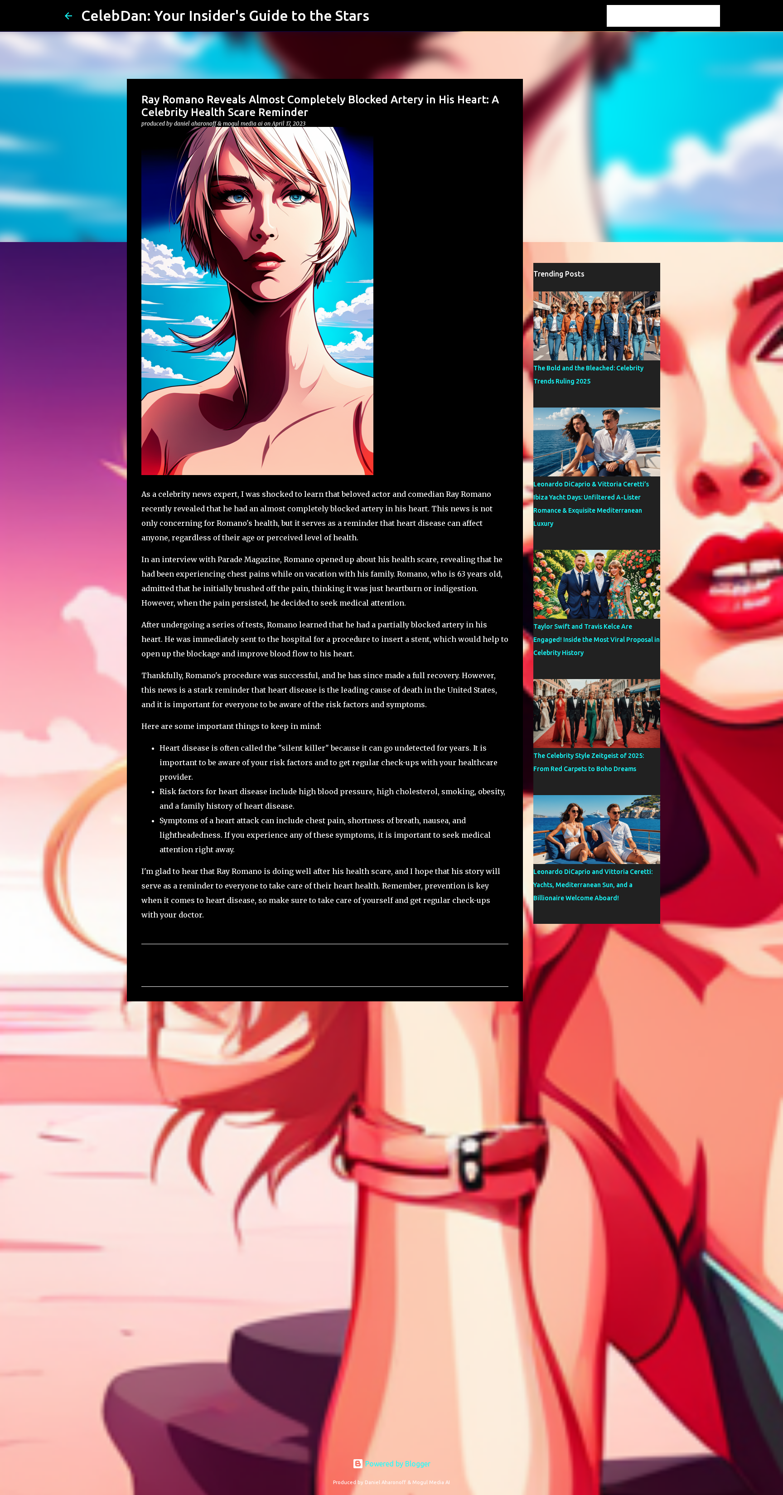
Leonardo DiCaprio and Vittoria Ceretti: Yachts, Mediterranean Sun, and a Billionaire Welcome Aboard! (592, 885)
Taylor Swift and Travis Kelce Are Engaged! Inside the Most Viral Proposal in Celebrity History (596, 639)
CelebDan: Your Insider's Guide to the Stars (225, 15)
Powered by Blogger (396, 1464)
